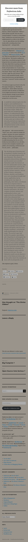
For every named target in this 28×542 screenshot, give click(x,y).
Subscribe (20, 20)
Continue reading (14, 24)
